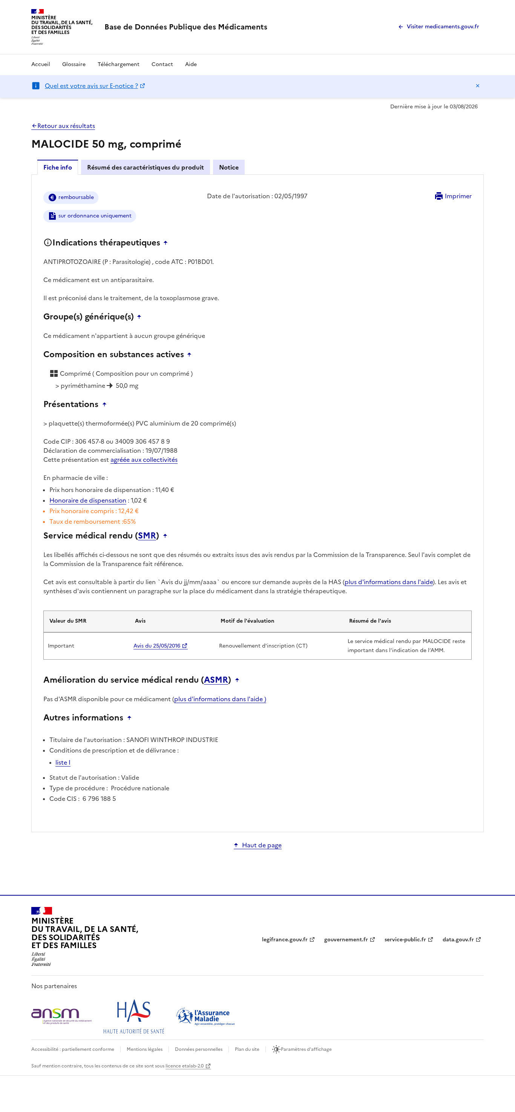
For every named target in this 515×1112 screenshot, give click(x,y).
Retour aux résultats (66, 125)
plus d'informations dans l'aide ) (220, 698)
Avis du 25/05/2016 (156, 646)
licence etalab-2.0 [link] (185, 1066)
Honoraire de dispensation (87, 500)
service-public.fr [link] (405, 940)
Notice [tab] (229, 167)
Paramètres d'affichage (306, 1049)
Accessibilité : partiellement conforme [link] (72, 1049)
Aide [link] (191, 64)
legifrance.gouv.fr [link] (285, 940)
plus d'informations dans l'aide (389, 581)
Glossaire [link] (74, 64)
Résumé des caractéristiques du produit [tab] (145, 167)
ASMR (216, 680)
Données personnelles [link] (198, 1049)
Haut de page (262, 845)
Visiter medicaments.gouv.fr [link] (443, 27)
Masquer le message (478, 86)
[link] (185, 27)
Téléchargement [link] (118, 64)
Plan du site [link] (247, 1049)
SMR (147, 536)
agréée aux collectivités (144, 459)
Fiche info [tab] (57, 167)
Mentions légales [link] (144, 1049)
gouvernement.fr (346, 940)
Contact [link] (162, 64)
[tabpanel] (257, 503)
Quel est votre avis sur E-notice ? (91, 85)
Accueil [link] (40, 64)
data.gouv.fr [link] (458, 940)
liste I (63, 762)
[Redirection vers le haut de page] (167, 242)
